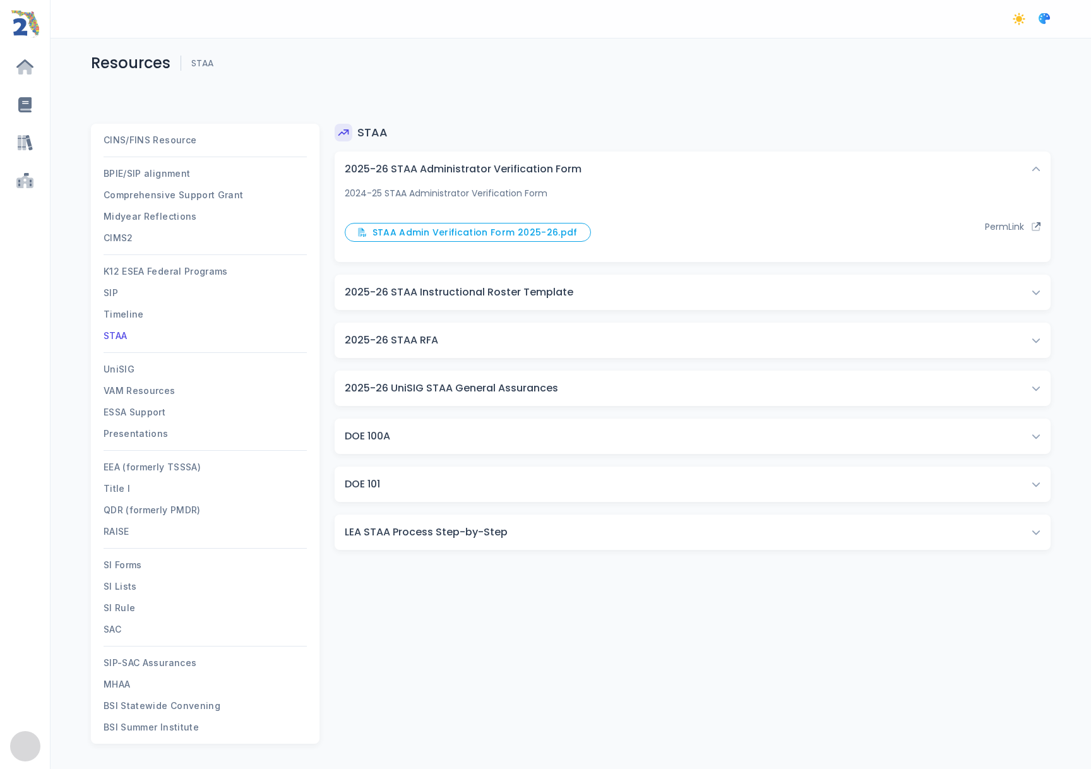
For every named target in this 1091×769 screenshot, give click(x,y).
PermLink (1008, 226)
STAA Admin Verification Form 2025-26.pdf (472, 232)
